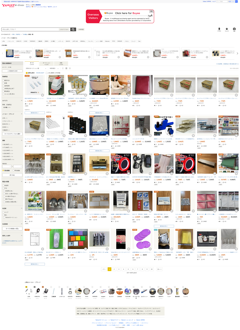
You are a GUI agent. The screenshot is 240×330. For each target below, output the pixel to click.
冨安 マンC (232, 1)
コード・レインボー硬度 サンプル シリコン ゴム (78, 252)
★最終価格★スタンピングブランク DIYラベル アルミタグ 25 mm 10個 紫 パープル (142, 252)
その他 (25, 34)
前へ (3, 53)
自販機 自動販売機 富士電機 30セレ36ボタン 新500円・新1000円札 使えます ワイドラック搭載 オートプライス (121, 214)
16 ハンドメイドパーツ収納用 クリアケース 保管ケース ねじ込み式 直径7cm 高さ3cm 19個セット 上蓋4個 (229, 252)
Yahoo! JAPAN (207, 1)
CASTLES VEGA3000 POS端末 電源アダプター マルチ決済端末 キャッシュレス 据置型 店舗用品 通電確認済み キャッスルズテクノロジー (142, 177)
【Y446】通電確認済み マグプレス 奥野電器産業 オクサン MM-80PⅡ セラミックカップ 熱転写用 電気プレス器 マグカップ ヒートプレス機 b (207, 252)
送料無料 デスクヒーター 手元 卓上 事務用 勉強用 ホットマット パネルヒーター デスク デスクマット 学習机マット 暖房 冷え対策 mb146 (121, 98)
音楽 (107, 308)
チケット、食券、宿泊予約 (98, 313)
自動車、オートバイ (93, 311)
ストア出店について (114, 325)
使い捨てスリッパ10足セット (53, 252)
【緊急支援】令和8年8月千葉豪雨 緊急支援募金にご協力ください (21, 1)
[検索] (236, 1)
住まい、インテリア (145, 311)
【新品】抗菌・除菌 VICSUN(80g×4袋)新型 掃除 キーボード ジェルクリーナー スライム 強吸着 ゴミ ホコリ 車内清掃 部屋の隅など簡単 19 (78, 139)
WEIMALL (82, 41)
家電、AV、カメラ (100, 308)
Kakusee (107, 41)
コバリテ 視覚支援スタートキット (97, 214)
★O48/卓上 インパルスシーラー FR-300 (207, 139)
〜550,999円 (7, 156)
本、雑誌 (111, 308)
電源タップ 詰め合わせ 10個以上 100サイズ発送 (164, 252)
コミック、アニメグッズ (128, 313)
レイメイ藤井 (99, 41)
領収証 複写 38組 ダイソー (161, 214)
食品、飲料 (136, 311)
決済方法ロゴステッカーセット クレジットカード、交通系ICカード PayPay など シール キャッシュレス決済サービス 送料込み (229, 139)
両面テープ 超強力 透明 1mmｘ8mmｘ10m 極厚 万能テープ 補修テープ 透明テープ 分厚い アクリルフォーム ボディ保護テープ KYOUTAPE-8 (121, 177)
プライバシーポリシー (97, 323)
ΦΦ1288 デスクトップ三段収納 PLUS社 (186, 139)
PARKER (119, 41)
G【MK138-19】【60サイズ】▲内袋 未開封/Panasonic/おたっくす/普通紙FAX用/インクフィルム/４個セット (99, 252)
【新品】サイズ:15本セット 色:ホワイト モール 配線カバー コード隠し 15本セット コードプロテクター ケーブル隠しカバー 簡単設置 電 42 (56, 139)
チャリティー (144, 313)
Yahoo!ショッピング (127, 320)
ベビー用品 (109, 313)
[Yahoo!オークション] (13, 4)
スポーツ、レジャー (82, 311)
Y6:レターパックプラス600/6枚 (119, 139)
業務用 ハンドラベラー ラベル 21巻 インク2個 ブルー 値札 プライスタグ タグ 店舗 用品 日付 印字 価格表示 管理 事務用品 (164, 139)
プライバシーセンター (111, 323)
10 (151, 269)
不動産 (137, 313)
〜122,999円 (7, 150)
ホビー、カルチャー (138, 308)
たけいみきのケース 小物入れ (183, 214)
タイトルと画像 (63, 68)
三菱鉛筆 (40, 41)
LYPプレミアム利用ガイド (132, 323)
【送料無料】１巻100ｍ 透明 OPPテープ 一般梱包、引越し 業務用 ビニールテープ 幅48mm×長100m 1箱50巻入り (78, 98)
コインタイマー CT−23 (138, 139)
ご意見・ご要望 (126, 325)
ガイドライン (144, 323)
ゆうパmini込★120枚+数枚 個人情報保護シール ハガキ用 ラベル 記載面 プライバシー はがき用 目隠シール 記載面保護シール (56, 177)
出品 (234, 31)
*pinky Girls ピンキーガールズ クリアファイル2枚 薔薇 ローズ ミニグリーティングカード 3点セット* (121, 252)
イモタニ (126, 41)
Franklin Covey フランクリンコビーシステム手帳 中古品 (142, 98)
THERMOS (32, 41)
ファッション (103, 311)
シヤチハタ (60, 41)
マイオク (219, 31)
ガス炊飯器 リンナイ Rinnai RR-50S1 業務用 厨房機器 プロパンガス (99, 98)
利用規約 (121, 323)
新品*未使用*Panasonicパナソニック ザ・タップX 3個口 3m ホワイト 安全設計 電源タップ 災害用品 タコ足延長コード (35, 98)
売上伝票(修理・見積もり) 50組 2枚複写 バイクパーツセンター (35, 252)
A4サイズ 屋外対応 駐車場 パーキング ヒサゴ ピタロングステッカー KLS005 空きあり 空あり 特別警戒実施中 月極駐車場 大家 (142, 214)
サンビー (133, 41)
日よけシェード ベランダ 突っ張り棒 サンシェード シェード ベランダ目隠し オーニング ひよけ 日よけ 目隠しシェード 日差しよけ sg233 (229, 177)
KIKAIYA (68, 41)
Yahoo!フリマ (114, 320)
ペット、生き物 (156, 311)
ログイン (28, 6)
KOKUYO (18, 41)
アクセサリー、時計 (113, 311)
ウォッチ (227, 31)
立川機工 (53, 41)
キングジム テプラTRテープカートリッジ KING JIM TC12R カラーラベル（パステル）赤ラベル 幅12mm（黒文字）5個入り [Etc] (164, 98)
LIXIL (3, 41)
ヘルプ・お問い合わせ (137, 325)
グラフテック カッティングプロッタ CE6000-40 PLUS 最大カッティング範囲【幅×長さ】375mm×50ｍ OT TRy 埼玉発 (99, 177)
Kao (139, 41)
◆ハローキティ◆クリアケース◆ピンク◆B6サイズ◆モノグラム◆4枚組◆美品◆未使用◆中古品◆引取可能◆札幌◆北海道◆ (207, 214)
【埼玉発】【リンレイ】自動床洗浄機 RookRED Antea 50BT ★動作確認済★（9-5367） (56, 98)
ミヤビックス (10, 41)
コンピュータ (90, 308)
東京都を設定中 (40, 73)
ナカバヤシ (90, 41)
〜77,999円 (7, 147)
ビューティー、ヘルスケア (125, 311)
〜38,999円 (7, 144)
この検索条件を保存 (12, 71)
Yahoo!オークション (101, 320)
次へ (237, 53)
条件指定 (81, 29)
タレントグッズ (117, 313)
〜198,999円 (7, 153)
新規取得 (38, 5)
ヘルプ (214, 1)
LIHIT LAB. (75, 41)
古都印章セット (72, 177)
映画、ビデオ (118, 308)
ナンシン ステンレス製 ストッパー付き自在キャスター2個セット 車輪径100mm (56, 214)
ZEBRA (46, 41)
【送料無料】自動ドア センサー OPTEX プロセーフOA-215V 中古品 (207, 177)
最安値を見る (34, 112)
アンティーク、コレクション (152, 308)
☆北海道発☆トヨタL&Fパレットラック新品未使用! (229, 214)
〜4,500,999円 (8, 159)
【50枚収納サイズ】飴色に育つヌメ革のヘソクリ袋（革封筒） (164, 177)
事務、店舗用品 (16, 34)
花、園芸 (88, 313)
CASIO (25, 41)
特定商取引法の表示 (102, 325)
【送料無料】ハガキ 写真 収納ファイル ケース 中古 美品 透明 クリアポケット (186, 252)
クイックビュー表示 (69, 68)
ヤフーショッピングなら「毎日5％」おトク (45, 6)
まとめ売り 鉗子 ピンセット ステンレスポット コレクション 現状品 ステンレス (35, 177)
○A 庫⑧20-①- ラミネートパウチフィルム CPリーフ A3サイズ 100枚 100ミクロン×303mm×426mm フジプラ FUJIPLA (35, 214)
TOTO (113, 41)
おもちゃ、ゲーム (127, 308)
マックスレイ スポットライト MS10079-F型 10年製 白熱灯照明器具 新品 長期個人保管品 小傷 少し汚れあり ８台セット (78, 214)
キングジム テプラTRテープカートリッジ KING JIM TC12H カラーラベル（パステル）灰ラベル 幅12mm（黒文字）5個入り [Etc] (207, 98)
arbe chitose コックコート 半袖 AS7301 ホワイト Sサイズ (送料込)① (99, 139)
